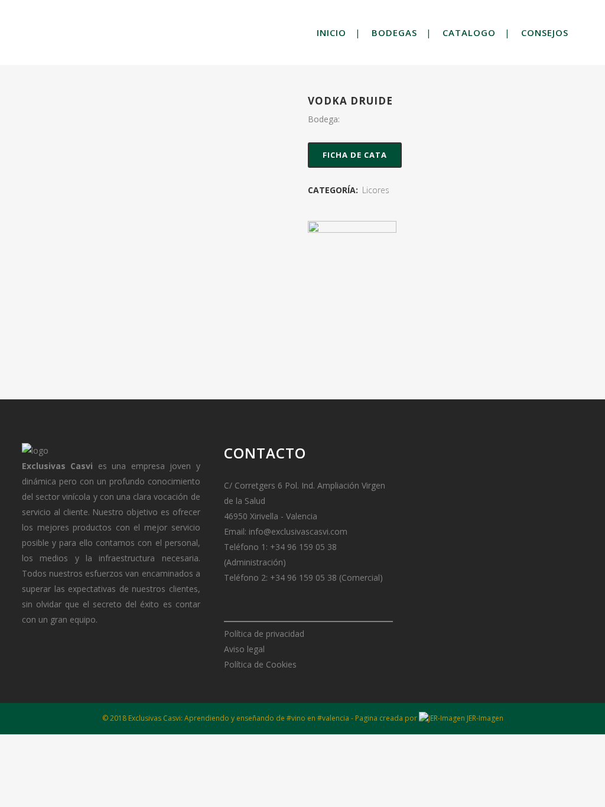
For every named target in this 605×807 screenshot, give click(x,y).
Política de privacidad (264, 633)
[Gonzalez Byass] (352, 265)
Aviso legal (244, 649)
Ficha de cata (355, 154)
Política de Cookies (260, 664)
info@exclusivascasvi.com (298, 531)
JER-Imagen (484, 718)
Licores (375, 190)
